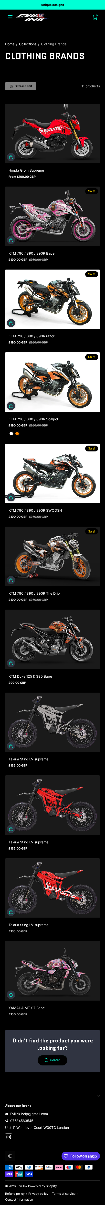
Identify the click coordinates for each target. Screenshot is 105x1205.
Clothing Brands (53, 44)
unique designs (52, 5)
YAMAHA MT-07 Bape (27, 1008)
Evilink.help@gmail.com (29, 1114)
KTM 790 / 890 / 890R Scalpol (33, 419)
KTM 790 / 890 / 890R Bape (31, 253)
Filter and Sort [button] (23, 86)
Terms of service (63, 1193)
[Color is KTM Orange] (17, 433)
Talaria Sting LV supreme (28, 759)
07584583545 (21, 1121)
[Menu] (10, 17)
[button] (11, 157)
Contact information (19, 1199)
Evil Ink (22, 1186)
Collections (27, 44)
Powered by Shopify (42, 1186)
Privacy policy (38, 1193)
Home (9, 44)
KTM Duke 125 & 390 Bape (30, 676)
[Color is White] (11, 433)
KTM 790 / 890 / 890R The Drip (34, 593)
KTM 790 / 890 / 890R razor (31, 336)
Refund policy (15, 1193)
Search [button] (55, 1060)
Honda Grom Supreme (26, 170)
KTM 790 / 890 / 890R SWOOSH (35, 510)
